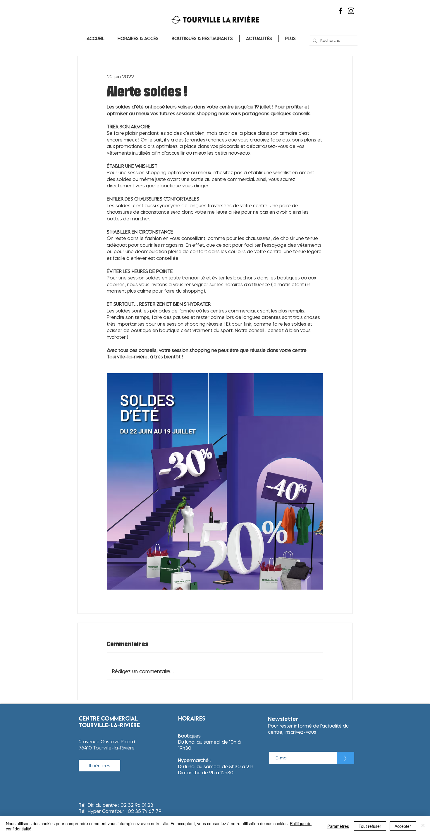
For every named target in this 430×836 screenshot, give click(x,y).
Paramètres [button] (338, 826)
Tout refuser (370, 826)
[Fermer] (422, 826)
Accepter (403, 826)
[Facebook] (340, 10)
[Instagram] (351, 10)
